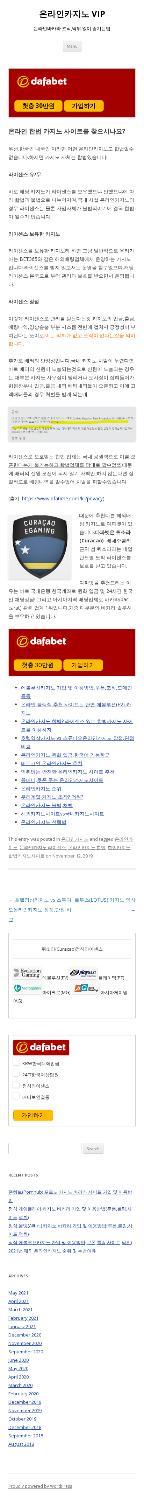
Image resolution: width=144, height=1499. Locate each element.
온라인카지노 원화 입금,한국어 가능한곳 (65, 754)
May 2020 (18, 1368)
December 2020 (24, 1335)
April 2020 (18, 1377)
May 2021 (18, 1293)
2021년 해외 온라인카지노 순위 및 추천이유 (52, 1251)
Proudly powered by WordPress (40, 1486)
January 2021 (22, 1326)
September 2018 (25, 1435)
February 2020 (23, 1393)
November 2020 (25, 1343)
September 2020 (25, 1351)
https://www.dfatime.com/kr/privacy (62, 498)
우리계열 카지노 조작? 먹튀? (52, 796)
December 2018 (24, 1427)
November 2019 (25, 1410)
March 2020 (20, 1385)
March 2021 (20, 1309)
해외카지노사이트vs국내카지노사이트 (62, 813)
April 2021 (18, 1301)
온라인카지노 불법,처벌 (47, 805)
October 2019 (22, 1419)
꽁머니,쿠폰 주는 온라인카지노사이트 (62, 780)
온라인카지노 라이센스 (43, 847)
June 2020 (18, 1360)
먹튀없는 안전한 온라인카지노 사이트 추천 (68, 771)
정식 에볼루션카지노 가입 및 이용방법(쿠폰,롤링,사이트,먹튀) (70, 1242)
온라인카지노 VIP (72, 13)
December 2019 (24, 1402)
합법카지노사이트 (26, 856)
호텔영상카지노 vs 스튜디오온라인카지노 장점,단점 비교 (39, 909)
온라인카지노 (74, 839)
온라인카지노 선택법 (43, 822)
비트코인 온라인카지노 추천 (51, 763)
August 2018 (21, 1444)
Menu (72, 46)
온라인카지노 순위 (41, 788)
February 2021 (23, 1318)
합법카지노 (119, 847)
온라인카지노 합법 (87, 847)
